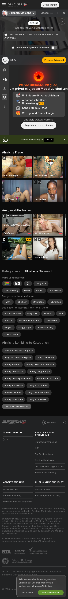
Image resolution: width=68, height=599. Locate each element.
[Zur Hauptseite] (21, 4)
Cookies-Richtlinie (42, 586)
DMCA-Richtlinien (44, 454)
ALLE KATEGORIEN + (17, 406)
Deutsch (51, 422)
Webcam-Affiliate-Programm (17, 501)
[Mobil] (28, 283)
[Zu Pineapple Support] (5, 561)
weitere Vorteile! (44, 119)
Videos (46, 12)
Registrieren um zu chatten (39, 125)
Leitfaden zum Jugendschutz (49, 466)
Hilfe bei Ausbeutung (45, 472)
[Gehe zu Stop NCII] (22, 561)
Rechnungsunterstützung (47, 495)
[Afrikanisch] (17, 283)
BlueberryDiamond (38, 271)
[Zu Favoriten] (5, 60)
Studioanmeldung (12, 495)
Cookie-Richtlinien (44, 460)
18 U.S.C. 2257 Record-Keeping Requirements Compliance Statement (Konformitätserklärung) (31, 573)
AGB (37, 448)
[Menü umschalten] (4, 4)
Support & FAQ (42, 489)
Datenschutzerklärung (46, 442)
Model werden (10, 489)
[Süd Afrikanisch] (7, 283)
